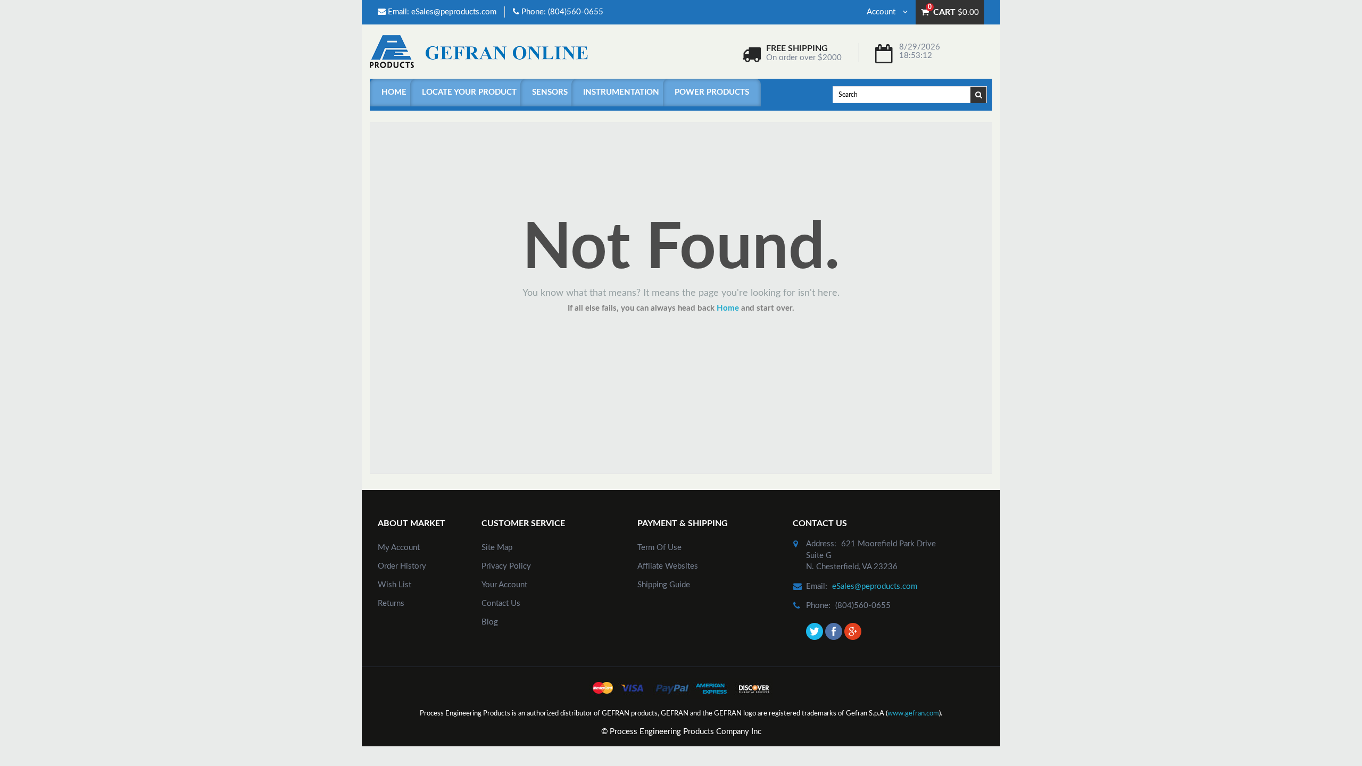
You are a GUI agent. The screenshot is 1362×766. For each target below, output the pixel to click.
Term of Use (659, 548)
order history (402, 566)
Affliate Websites (667, 566)
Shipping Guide (663, 585)
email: (816, 586)
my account (399, 548)
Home (393, 92)
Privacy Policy (506, 566)
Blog (489, 622)
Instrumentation (621, 92)
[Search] (978, 94)
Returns (391, 603)
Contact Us (500, 603)
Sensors (550, 92)
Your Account (504, 585)
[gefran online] (479, 51)
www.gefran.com (913, 713)
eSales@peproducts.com (453, 12)
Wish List (394, 585)
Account (882, 12)
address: (821, 544)
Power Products (712, 92)
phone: (818, 606)
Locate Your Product (469, 92)
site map (496, 548)
